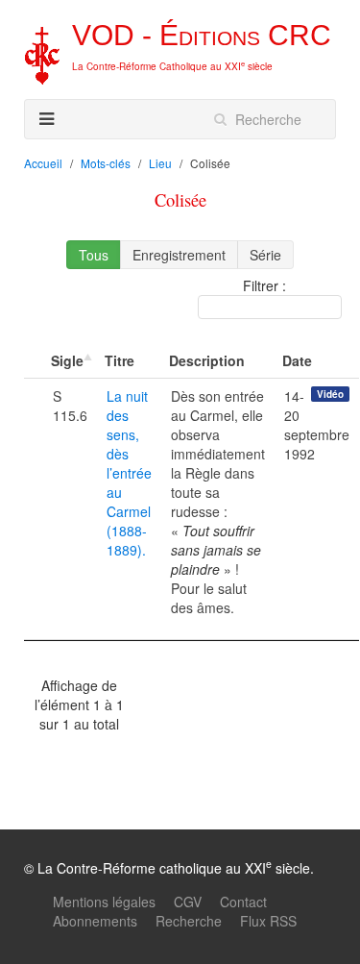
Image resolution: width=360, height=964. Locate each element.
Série (265, 254)
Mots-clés (106, 163)
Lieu (160, 163)
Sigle (67, 360)
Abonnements (95, 920)
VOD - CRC (201, 35)
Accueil (43, 163)
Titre (119, 360)
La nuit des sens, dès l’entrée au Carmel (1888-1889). (129, 472)
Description (207, 360)
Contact (243, 901)
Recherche (189, 920)
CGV (188, 901)
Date (297, 360)
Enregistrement (179, 254)
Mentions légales (104, 901)
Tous (93, 254)
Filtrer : (264, 285)
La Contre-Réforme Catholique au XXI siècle (172, 66)
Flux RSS (268, 920)
